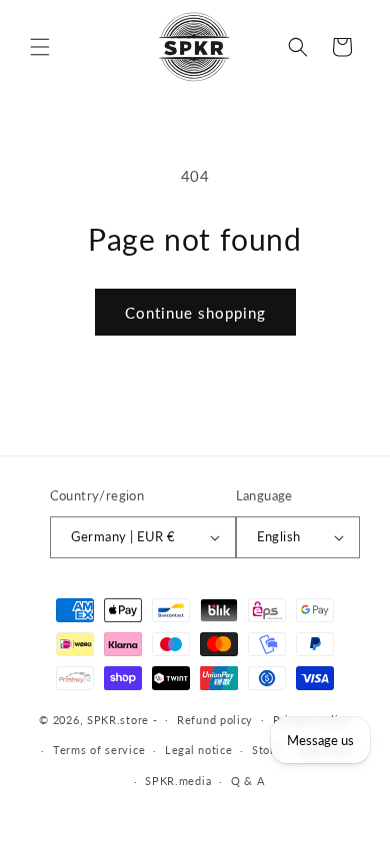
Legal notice (198, 749)
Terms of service (99, 749)
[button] (40, 47)
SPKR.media (178, 780)
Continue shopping (195, 313)
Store (267, 749)
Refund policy (215, 719)
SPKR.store (118, 718)
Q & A (248, 780)
